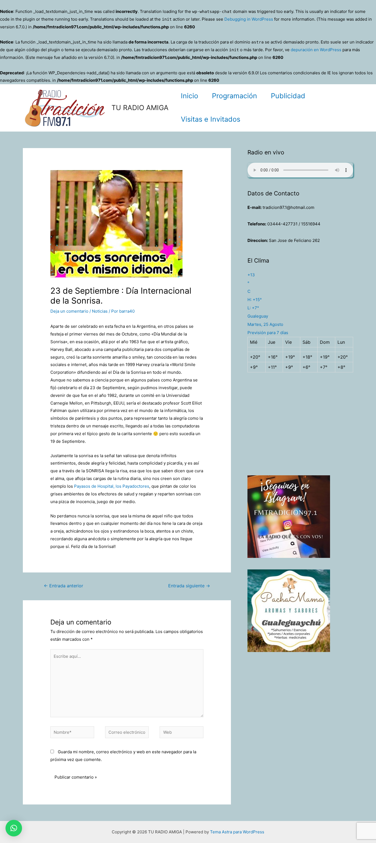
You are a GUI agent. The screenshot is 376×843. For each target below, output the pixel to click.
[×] (14, 828)
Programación (234, 96)
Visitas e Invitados (210, 119)
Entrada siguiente (189, 585)
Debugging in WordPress (248, 19)
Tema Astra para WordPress (237, 831)
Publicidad (288, 96)
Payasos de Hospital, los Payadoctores (111, 486)
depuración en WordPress (316, 49)
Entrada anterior (63, 585)
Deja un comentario (69, 311)
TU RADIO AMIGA (139, 107)
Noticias (100, 311)
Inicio (189, 96)
